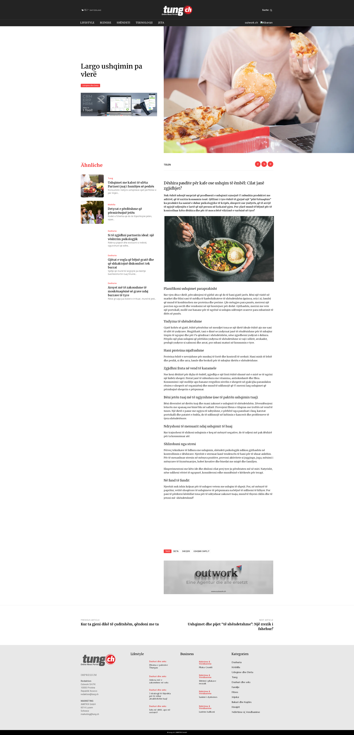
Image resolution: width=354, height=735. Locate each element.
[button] (267, 10)
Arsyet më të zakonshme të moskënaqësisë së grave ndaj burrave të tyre (128, 291)
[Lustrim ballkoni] (189, 710)
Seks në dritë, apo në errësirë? (159, 711)
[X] (264, 164)
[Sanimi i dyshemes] (189, 695)
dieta (176, 551)
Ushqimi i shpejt (201, 551)
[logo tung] (177, 10)
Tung (110, 178)
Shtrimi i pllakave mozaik (207, 682)
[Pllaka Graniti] (189, 665)
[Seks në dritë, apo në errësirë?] (139, 710)
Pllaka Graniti (205, 667)
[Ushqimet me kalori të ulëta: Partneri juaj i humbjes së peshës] (92, 185)
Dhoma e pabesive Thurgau (158, 666)
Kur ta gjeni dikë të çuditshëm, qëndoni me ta (120, 624)
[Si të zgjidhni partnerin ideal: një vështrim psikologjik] (92, 238)
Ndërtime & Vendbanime (205, 663)
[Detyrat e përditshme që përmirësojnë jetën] (92, 212)
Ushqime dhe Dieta (90, 85)
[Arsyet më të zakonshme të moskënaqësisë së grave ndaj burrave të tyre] (92, 291)
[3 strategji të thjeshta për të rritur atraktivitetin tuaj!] (139, 695)
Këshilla (111, 205)
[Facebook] (258, 164)
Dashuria (112, 231)
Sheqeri (186, 551)
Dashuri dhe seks (157, 661)
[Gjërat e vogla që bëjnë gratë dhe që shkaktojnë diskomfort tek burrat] (92, 265)
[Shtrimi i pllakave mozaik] (189, 680)
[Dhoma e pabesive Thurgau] (139, 665)
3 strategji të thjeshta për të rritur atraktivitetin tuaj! (160, 696)
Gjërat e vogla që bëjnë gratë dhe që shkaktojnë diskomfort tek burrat (131, 263)
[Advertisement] (218, 522)
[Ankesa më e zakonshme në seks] (139, 680)
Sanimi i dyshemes (208, 697)
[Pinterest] (270, 164)
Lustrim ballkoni (207, 711)
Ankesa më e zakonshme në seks (158, 681)
